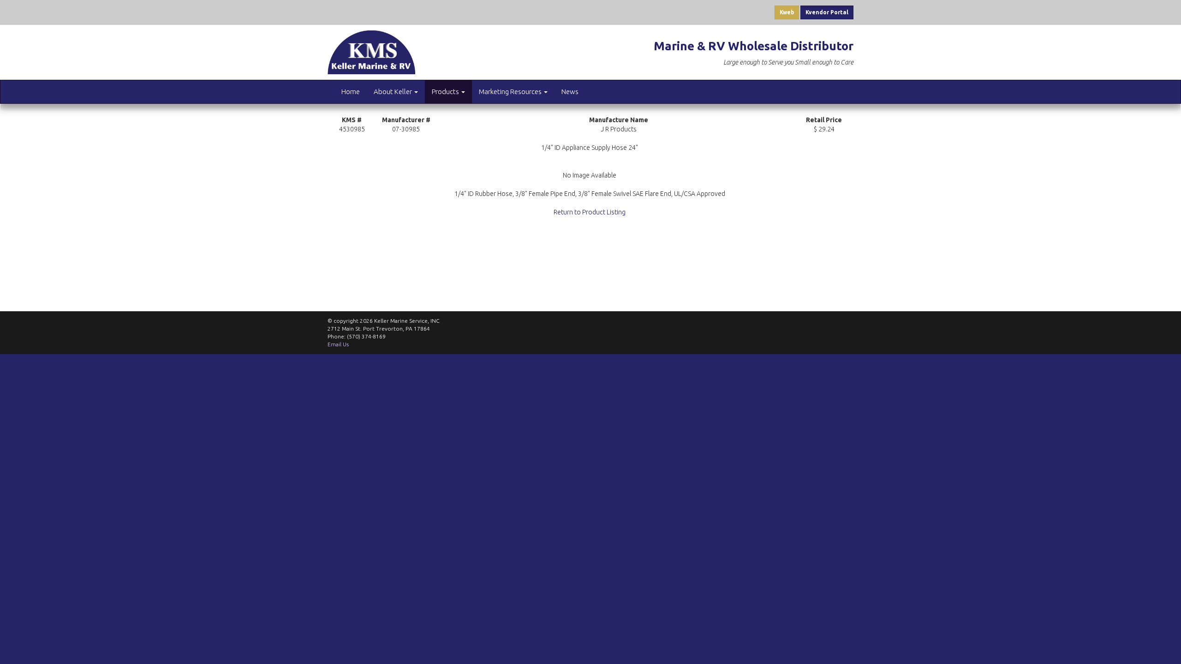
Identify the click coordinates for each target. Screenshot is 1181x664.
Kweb (787, 12)
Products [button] (446, 91)
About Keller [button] (393, 91)
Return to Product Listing (590, 212)
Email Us (338, 344)
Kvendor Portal (826, 12)
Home (350, 91)
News (570, 91)
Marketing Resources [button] (511, 91)
